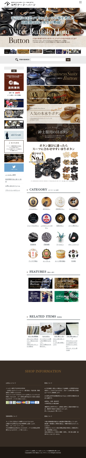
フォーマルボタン (33, 225)
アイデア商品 (33, 261)
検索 (68, 59)
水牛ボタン (46, 209)
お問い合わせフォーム (12, 186)
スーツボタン (73, 209)
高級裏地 (33, 244)
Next (82, 32)
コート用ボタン (73, 225)
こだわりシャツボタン (46, 227)
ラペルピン (60, 244)
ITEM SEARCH (24, 59)
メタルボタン (33, 209)
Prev (4, 32)
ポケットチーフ (73, 244)
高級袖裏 (47, 244)
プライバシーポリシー (12, 190)
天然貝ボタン (60, 209)
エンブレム (46, 261)
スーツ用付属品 (60, 261)
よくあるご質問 (10, 175)
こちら (51, 411)
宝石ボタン (60, 225)
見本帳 (73, 261)
